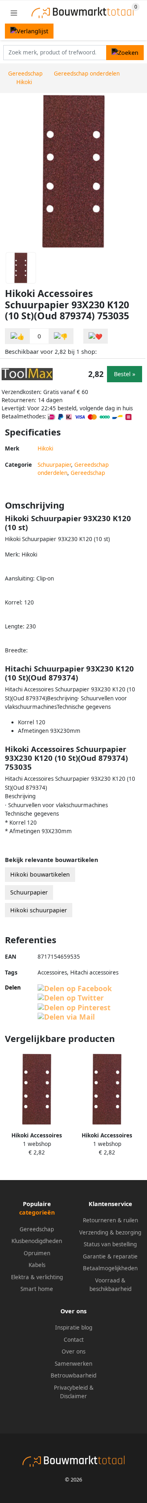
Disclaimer (73, 1396)
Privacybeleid (71, 1387)
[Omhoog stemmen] (17, 336)
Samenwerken (73, 1363)
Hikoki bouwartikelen (40, 874)
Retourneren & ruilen (110, 1220)
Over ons (73, 1351)
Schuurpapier (54, 464)
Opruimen (37, 1253)
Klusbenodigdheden (36, 1241)
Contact (74, 1339)
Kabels (37, 1265)
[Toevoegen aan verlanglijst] (95, 336)
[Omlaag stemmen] (61, 336)
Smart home (36, 1289)
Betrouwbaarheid (73, 1375)
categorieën (37, 1212)
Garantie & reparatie (110, 1256)
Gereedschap (88, 472)
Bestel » (124, 374)
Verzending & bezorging (110, 1232)
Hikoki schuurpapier (38, 910)
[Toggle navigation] (14, 13)
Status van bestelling (110, 1244)
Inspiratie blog (73, 1327)
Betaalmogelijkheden (110, 1268)
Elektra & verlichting (37, 1277)
